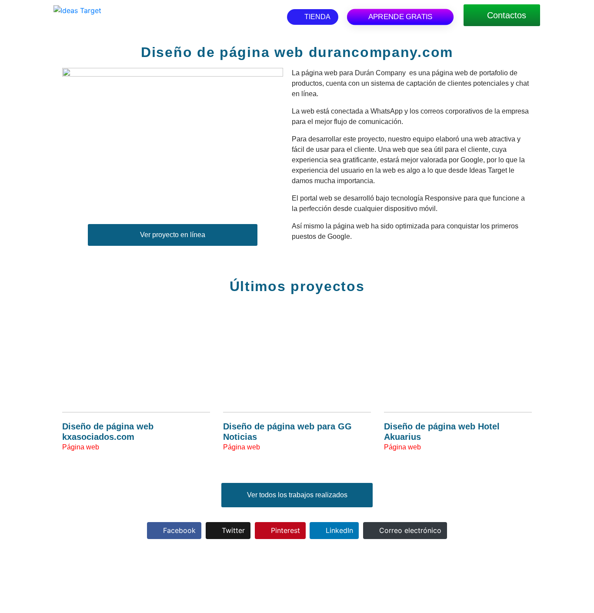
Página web (80, 447)
